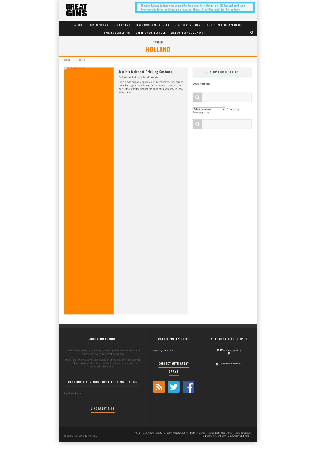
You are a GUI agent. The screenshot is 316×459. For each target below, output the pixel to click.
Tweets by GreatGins (162, 350)
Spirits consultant (117, 32)
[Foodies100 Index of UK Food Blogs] (229, 362)
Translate (204, 112)
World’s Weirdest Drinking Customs (145, 71)
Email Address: (201, 83)
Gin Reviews (98, 25)
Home (67, 59)
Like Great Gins (103, 408)
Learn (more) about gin (151, 25)
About (78, 25)
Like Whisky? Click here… (188, 32)
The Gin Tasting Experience (223, 25)
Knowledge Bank (129, 77)
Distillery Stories (187, 25)
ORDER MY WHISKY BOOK (151, 32)
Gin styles (121, 25)
